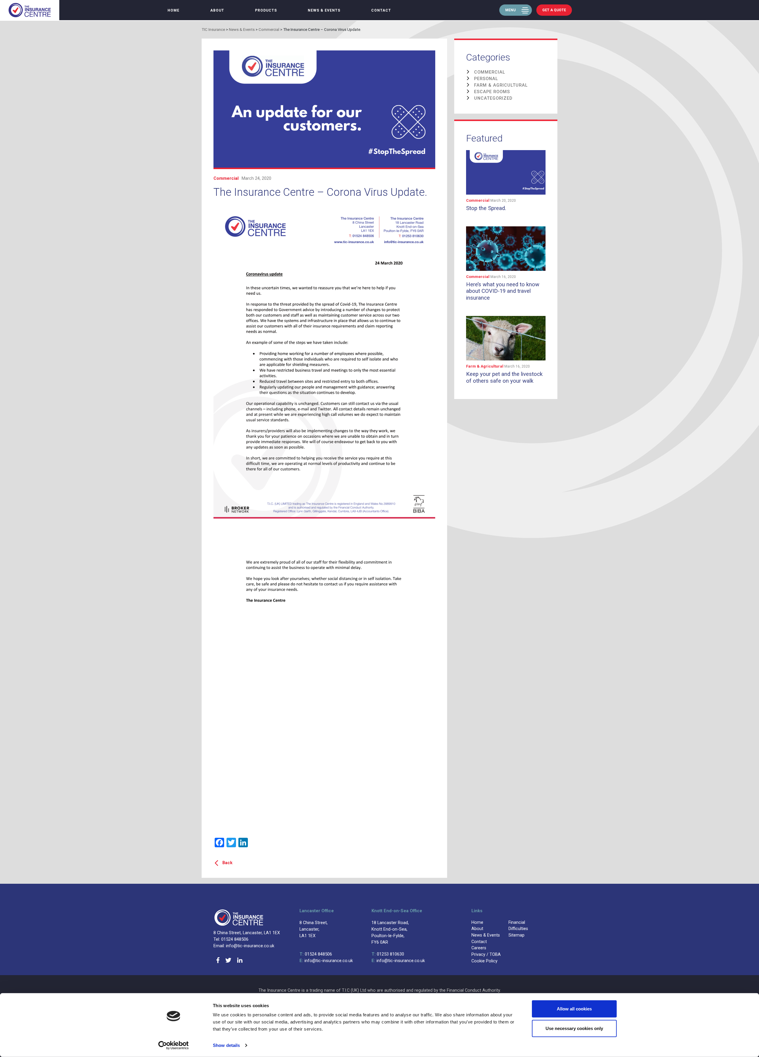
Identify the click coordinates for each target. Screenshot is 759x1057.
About (217, 10)
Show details (226, 1045)
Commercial (226, 178)
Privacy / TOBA (486, 954)
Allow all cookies (574, 1008)
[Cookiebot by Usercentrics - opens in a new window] (174, 1045)
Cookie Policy (484, 961)
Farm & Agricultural (485, 366)
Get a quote (554, 10)
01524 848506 (315, 954)
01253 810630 (387, 954)
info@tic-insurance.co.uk (326, 960)
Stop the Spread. (486, 208)
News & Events (324, 10)
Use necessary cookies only (574, 1028)
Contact (381, 10)
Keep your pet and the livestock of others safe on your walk (504, 377)
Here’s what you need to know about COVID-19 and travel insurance (502, 291)
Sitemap (516, 935)
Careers (478, 947)
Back (227, 862)
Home (173, 10)
